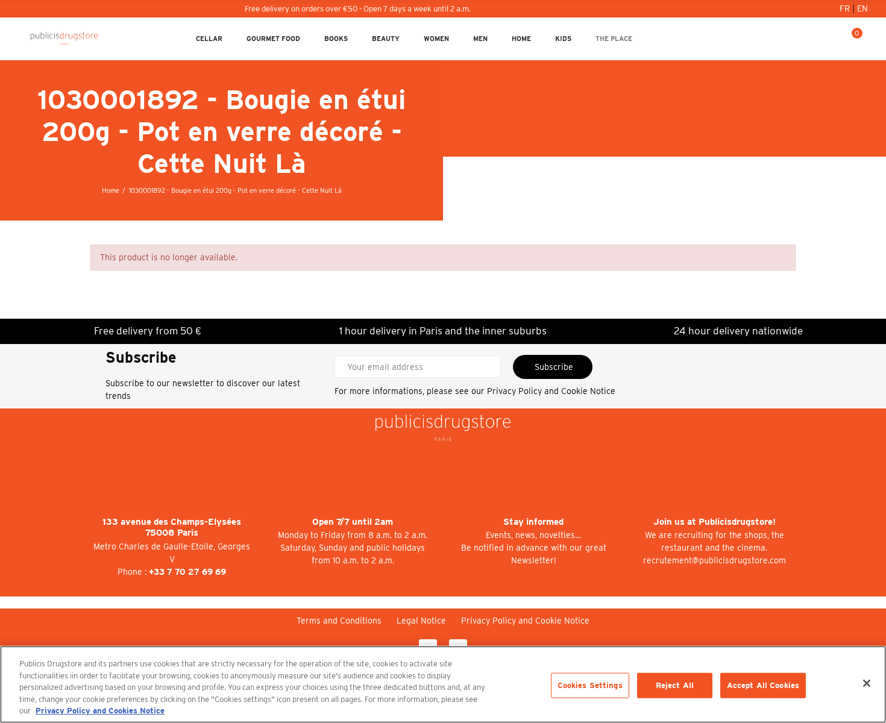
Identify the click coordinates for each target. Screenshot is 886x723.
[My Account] (813, 39)
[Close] (866, 683)
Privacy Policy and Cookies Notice (100, 710)
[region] (443, 684)
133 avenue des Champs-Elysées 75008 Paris (171, 527)
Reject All (675, 685)
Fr (846, 8)
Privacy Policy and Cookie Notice (551, 391)
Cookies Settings (590, 685)
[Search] (833, 38)
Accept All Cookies (763, 685)
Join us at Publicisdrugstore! (714, 521)
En (862, 8)
